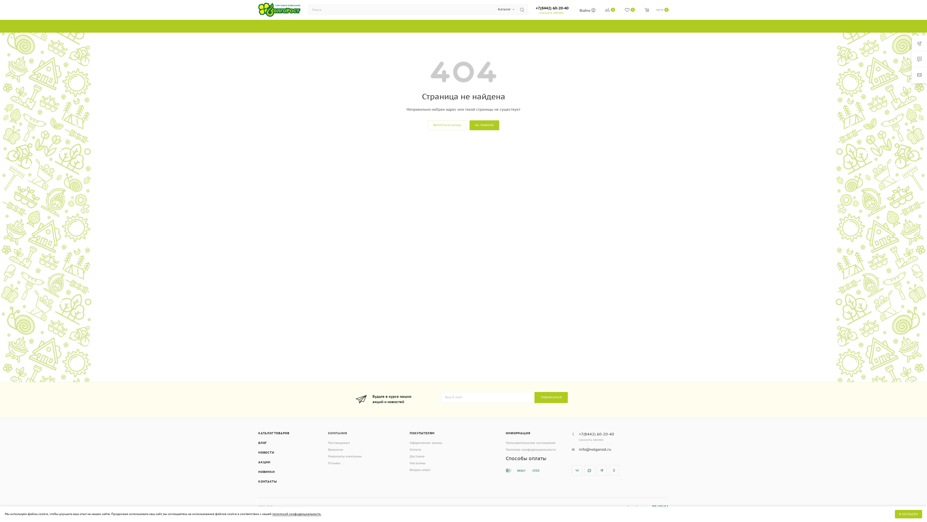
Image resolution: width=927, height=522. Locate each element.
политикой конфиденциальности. (296, 514)
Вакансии (335, 450)
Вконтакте (577, 470)
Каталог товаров (273, 433)
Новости (266, 452)
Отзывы (334, 463)
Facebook (589, 470)
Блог (262, 443)
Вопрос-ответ (420, 470)
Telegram (602, 470)
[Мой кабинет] (593, 11)
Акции (264, 462)
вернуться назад (447, 125)
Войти (585, 10)
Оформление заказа (426, 443)
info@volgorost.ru (595, 449)
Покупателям (422, 433)
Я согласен (908, 514)
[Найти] (522, 10)
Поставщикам (339, 443)
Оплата (415, 450)
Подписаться (551, 397)
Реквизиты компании (345, 456)
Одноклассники (614, 470)
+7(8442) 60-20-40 (552, 8)
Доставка (417, 456)
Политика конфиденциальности (531, 450)
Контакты (267, 481)
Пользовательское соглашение (530, 443)
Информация (518, 433)
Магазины (418, 463)
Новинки (266, 472)
